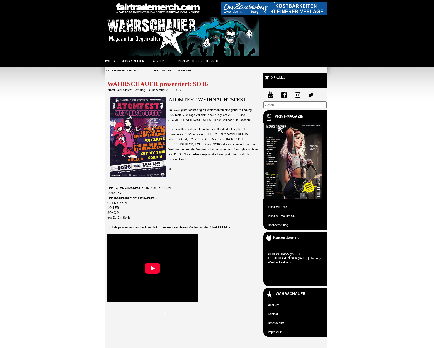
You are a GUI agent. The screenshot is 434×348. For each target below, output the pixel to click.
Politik (110, 61)
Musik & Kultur (133, 61)
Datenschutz (276, 323)
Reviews (184, 61)
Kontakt (273, 314)
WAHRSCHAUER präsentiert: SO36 (157, 83)
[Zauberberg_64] (274, 14)
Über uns (274, 305)
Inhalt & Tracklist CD (281, 216)
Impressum (275, 332)
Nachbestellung (278, 225)
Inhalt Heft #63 (277, 207)
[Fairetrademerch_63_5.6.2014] (158, 14)
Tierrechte (200, 61)
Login (214, 61)
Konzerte (160, 61)
